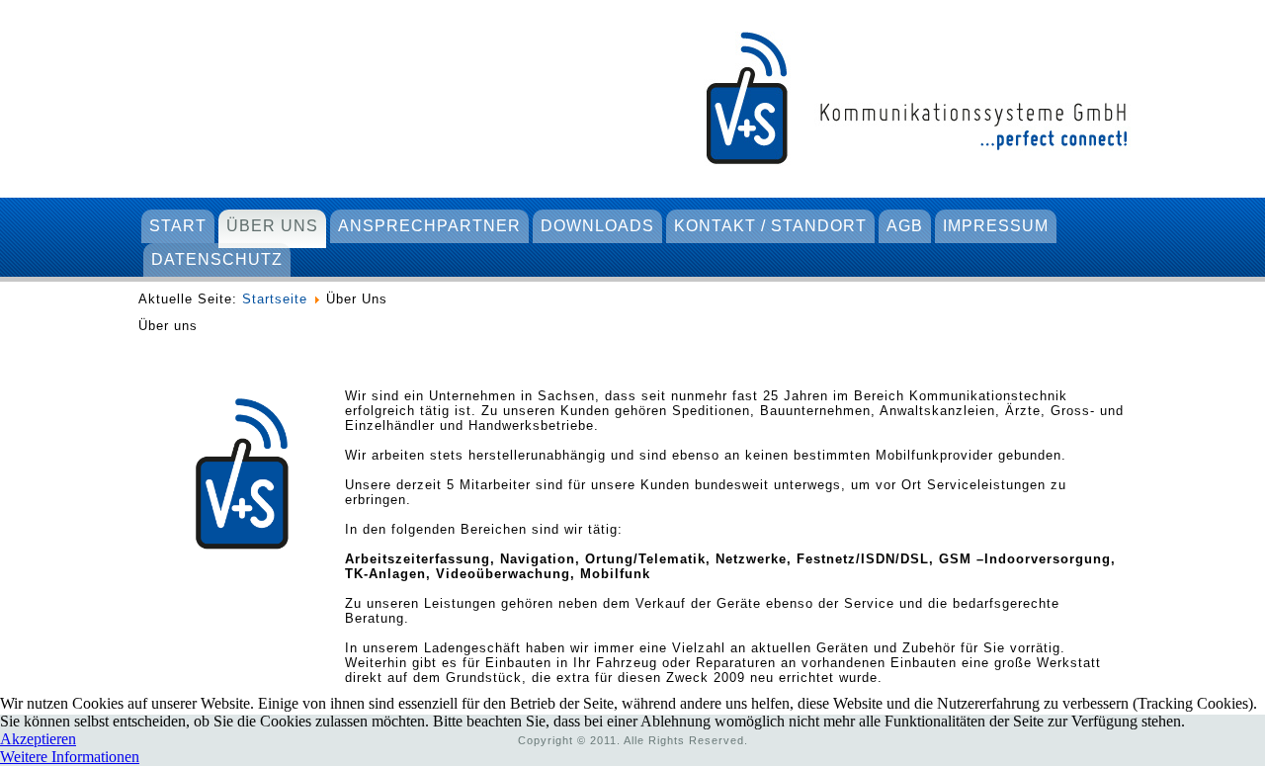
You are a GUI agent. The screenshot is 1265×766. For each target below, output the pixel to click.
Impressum (996, 225)
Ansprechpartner (429, 225)
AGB (904, 225)
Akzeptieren (38, 738)
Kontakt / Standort (770, 225)
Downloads (597, 225)
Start (178, 225)
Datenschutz (217, 259)
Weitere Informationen (69, 756)
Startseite (274, 299)
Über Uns (272, 225)
